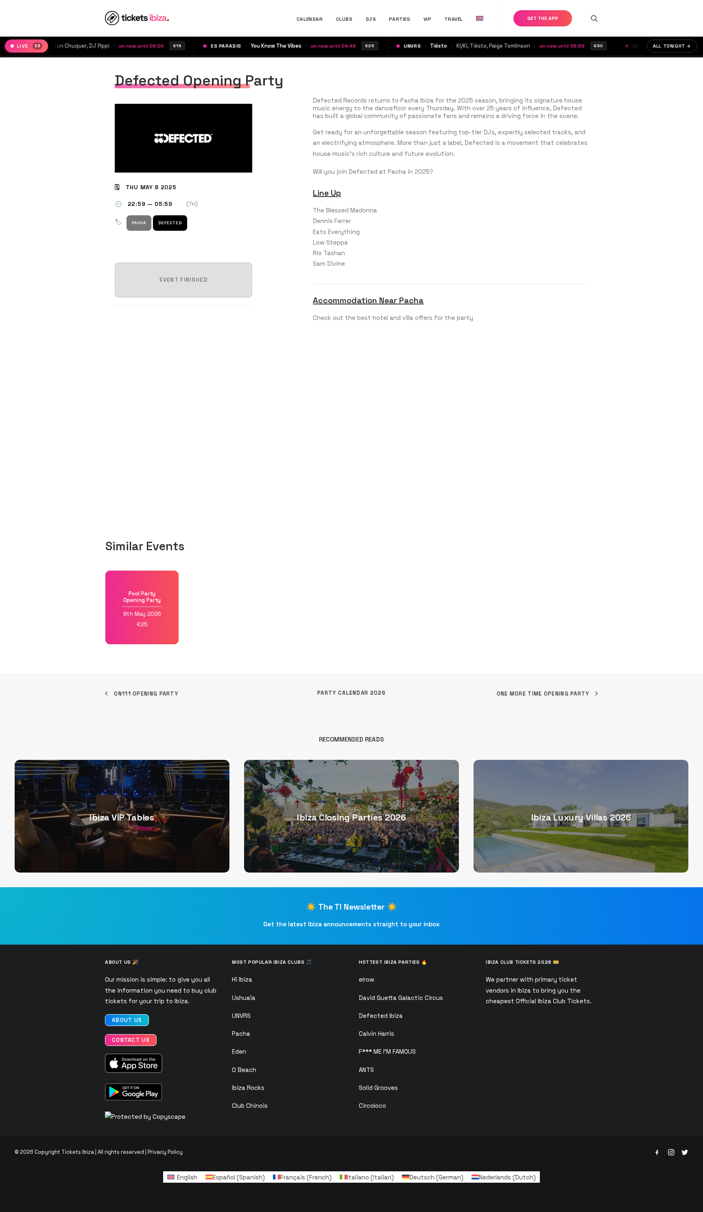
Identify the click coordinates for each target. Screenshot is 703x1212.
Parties (399, 19)
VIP (428, 19)
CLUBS (344, 19)
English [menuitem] (187, 1177)
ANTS (366, 1070)
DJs (371, 19)
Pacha (139, 222)
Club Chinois (250, 1105)
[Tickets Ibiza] (138, 18)
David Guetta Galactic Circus (401, 998)
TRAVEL (453, 19)
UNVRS (241, 1015)
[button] (594, 18)
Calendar (310, 19)
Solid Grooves (378, 1088)
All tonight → (672, 46)
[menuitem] (310, 19)
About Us (127, 1020)
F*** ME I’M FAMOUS (387, 1051)
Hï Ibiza (242, 979)
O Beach (244, 1070)
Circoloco (372, 1105)
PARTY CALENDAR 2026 (351, 692)
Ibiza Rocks (248, 1088)
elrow (366, 979)
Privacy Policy (165, 1152)
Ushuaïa (243, 998)
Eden (239, 1051)
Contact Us (131, 1040)
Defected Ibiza (381, 1015)
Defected (170, 222)
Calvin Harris (376, 1033)
